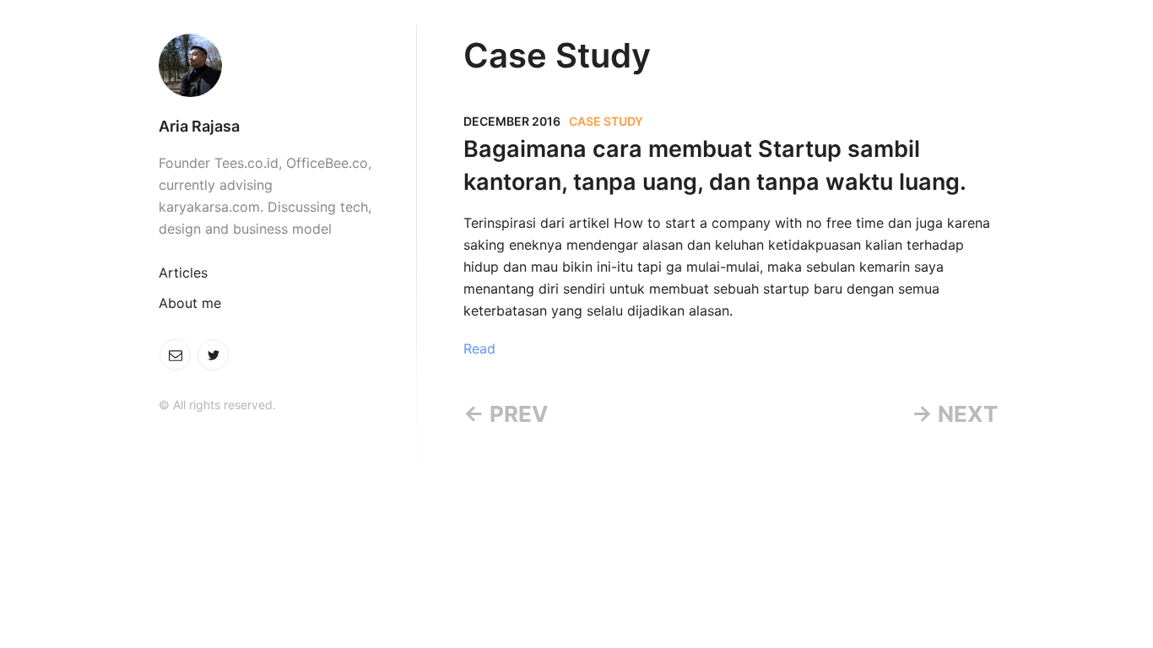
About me (190, 302)
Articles (183, 272)
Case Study (606, 121)
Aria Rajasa (199, 126)
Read (479, 348)
